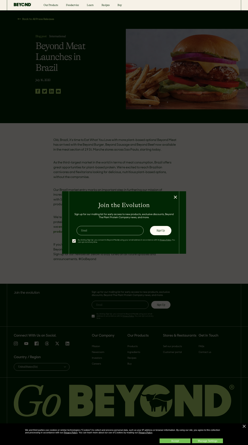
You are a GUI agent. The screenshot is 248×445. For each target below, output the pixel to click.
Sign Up (160, 230)
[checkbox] (74, 241)
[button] (244, 426)
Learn (90, 5)
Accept (175, 440)
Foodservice (72, 5)
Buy (119, 5)
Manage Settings (207, 440)
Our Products (51, 5)
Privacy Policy (71, 432)
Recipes (105, 5)
